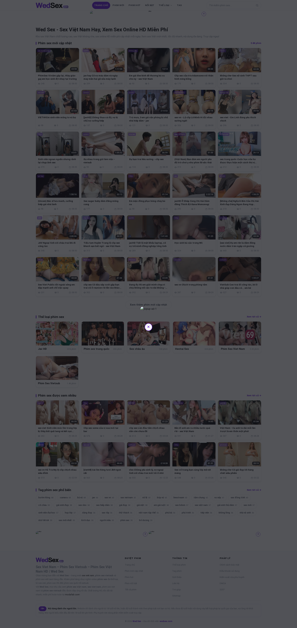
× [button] (148, 327)
